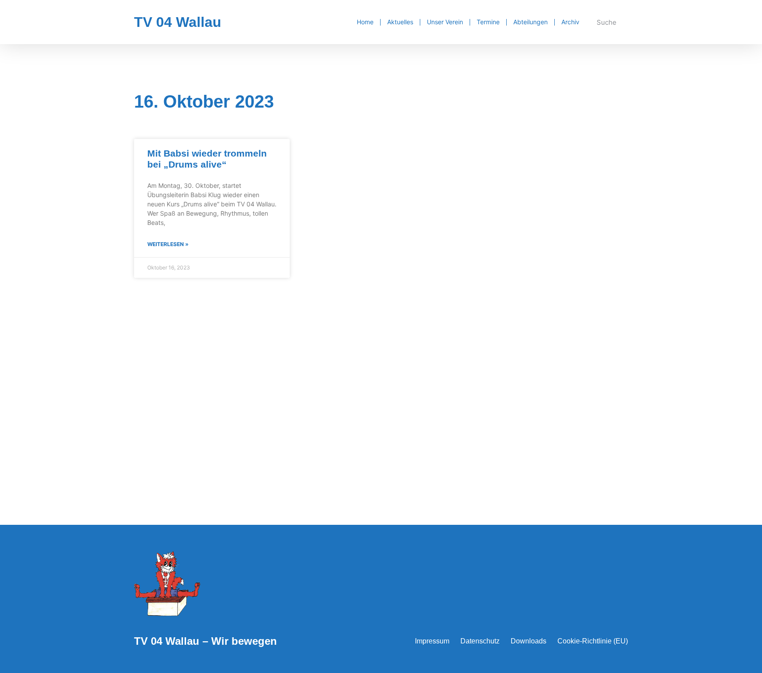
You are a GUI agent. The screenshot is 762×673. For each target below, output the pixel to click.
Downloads (528, 641)
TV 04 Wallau (177, 22)
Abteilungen (530, 22)
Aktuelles (400, 22)
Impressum (432, 641)
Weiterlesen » (168, 244)
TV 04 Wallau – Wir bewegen (205, 641)
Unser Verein (445, 22)
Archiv (570, 22)
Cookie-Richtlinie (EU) (592, 641)
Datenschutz (480, 641)
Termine (488, 22)
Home (365, 22)
